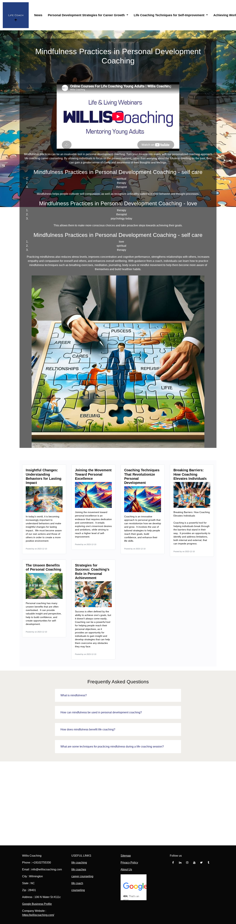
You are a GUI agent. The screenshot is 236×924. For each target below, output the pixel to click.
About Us (126, 869)
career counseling (82, 876)
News (38, 15)
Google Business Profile (37, 903)
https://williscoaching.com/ (38, 914)
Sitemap (126, 855)
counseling (78, 890)
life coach (77, 883)
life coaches (78, 869)
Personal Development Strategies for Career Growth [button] (87, 15)
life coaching (32, 158)
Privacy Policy (129, 862)
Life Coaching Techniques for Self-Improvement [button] (169, 15)
